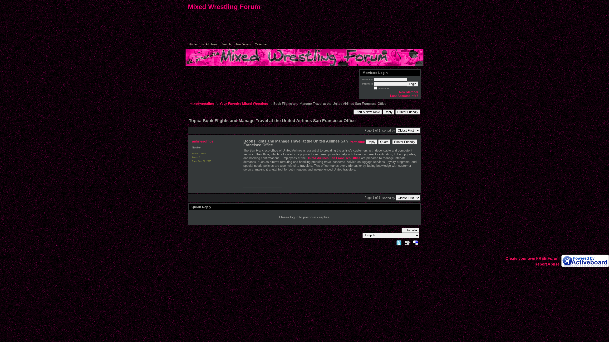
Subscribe (410, 230)
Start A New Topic (367, 112)
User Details (243, 44)
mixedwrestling (202, 103)
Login (412, 84)
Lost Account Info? (404, 96)
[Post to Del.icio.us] (415, 242)
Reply (389, 112)
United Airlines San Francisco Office (333, 158)
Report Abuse (547, 264)
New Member (408, 92)
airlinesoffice (202, 141)
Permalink (357, 142)
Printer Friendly (407, 112)
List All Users (209, 44)
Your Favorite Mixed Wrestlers (244, 103)
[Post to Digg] (407, 242)
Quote (384, 142)
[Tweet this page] (399, 242)
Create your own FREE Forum (533, 258)
